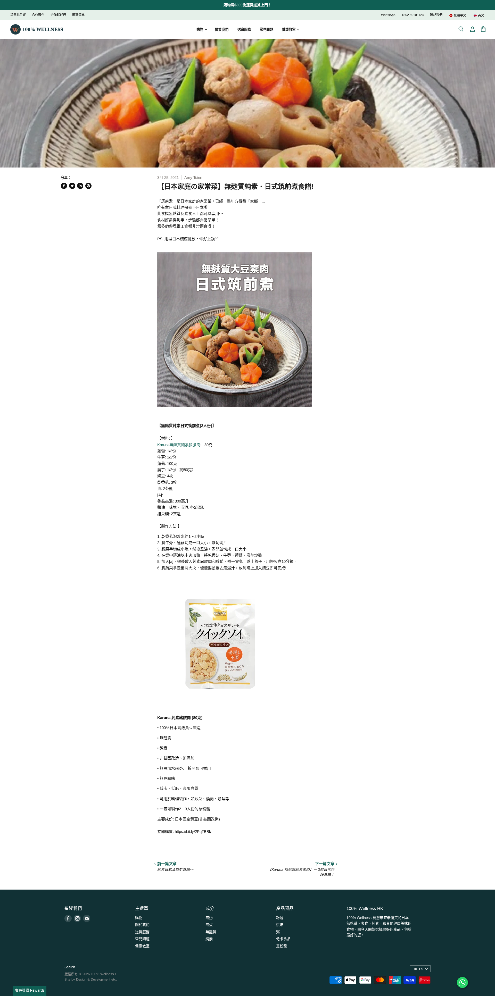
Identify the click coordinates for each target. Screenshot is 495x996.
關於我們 (222, 29)
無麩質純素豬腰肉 (184, 444)
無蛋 (209, 925)
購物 (200, 29)
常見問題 (266, 29)
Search (69, 967)
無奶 (209, 918)
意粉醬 (281, 946)
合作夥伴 (38, 15)
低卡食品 (283, 939)
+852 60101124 (413, 15)
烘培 (279, 925)
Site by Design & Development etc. (90, 979)
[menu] (463, 15)
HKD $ (417, 969)
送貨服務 (244, 29)
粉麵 (279, 918)
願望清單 (78, 15)
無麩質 (210, 932)
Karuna (163, 444)
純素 (209, 939)
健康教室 (289, 29)
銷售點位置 (18, 15)
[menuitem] (458, 15)
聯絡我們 (436, 15)
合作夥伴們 (58, 15)
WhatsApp (388, 15)
